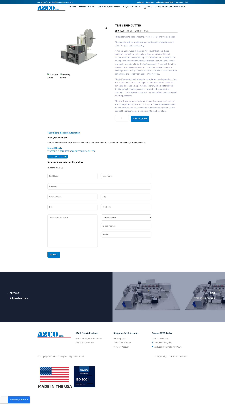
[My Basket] (145, 8)
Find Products (86, 6)
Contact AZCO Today (162, 333)
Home (73, 6)
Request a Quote (131, 6)
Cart (149, 6)
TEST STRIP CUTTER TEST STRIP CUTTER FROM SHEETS (71, 151)
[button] (106, 28)
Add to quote (140, 118)
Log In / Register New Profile (170, 6)
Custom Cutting (58, 156)
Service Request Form (109, 6)
